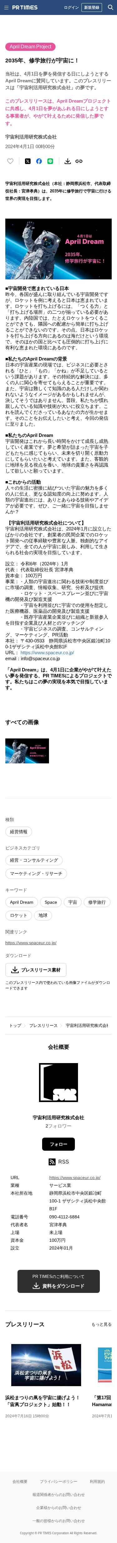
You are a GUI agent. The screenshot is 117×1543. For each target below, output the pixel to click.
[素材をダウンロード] (68, 161)
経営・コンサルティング (34, 860)
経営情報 (18, 831)
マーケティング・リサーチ (36, 873)
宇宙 (72, 902)
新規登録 (91, 7)
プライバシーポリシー (58, 1481)
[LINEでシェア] (50, 161)
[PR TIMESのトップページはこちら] (24, 7)
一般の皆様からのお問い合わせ (58, 1520)
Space (51, 902)
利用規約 (97, 1481)
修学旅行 (97, 902)
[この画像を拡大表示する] (27, 751)
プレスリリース (43, 1025)
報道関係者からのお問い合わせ (58, 1494)
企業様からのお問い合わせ (58, 1507)
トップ (15, 1025)
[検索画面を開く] (111, 7)
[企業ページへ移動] (58, 1084)
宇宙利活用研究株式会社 (88, 1025)
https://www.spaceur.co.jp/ (47, 652)
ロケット (18, 915)
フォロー (58, 1144)
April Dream (21, 902)
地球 (43, 915)
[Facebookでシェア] (39, 161)
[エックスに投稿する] (28, 161)
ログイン (71, 7)
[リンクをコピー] (79, 161)
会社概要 (19, 1481)
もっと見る (101, 1324)
